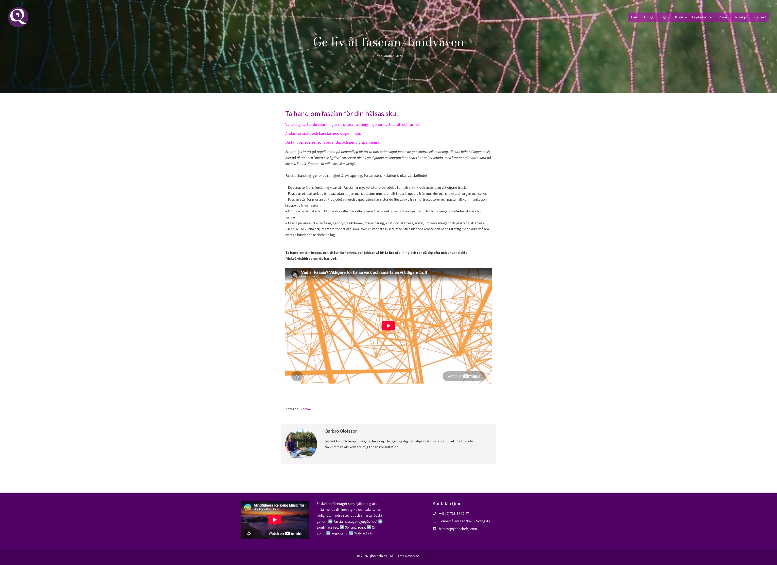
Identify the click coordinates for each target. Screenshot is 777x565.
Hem (634, 17)
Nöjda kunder (702, 17)
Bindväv (305, 409)
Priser (723, 17)
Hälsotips (740, 17)
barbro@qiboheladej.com (458, 528)
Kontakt (760, 17)
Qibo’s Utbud (673, 17)
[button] (686, 17)
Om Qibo (650, 17)
